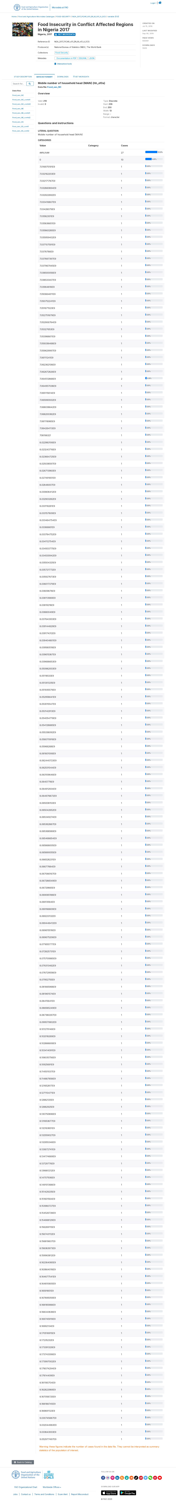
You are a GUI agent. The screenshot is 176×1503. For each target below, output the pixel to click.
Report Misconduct (79, 1494)
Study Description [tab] (23, 77)
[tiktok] (136, 1477)
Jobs (15, 1494)
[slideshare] (127, 1477)
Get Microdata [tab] (82, 77)
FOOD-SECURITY (63, 17)
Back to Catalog (24, 1462)
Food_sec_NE (18, 108)
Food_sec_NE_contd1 (21, 113)
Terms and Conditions (44, 1494)
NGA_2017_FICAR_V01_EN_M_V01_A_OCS (89, 17)
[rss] (122, 1477)
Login (153, 3)
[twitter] (146, 1477)
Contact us (26, 1494)
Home (14, 17)
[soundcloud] (131, 1477)
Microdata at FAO (60, 7)
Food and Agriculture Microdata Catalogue (36, 17)
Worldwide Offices (51, 1487)
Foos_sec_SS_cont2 (20, 131)
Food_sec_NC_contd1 (21, 99)
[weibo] (155, 1477)
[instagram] (113, 1477)
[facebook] (103, 1477)
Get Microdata (66, 34)
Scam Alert (63, 1494)
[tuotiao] (141, 1477)
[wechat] (150, 1477)
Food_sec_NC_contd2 (21, 104)
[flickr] (108, 1477)
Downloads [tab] (62, 77)
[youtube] (160, 1477)
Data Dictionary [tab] (44, 77)
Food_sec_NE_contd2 (21, 117)
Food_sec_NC (18, 95)
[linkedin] (117, 1477)
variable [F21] (113, 17)
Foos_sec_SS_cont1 (20, 126)
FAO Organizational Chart (25, 1487)
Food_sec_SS (18, 122)
